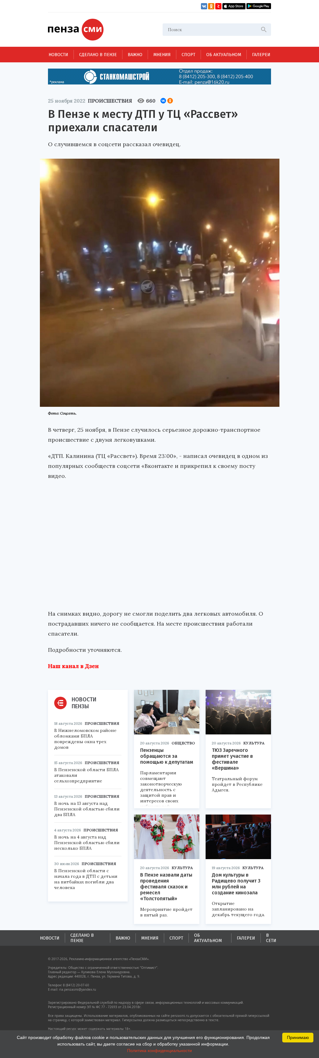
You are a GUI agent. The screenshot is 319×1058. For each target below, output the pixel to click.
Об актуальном (223, 54)
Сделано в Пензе (98, 54)
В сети (271, 938)
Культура (253, 743)
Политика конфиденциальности (159, 1050)
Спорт (188, 54)
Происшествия (110, 101)
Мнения (162, 54)
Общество (183, 743)
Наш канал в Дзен (73, 666)
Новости (58, 54)
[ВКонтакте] (163, 100)
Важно (135, 54)
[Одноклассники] (170, 100)
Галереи (261, 54)
